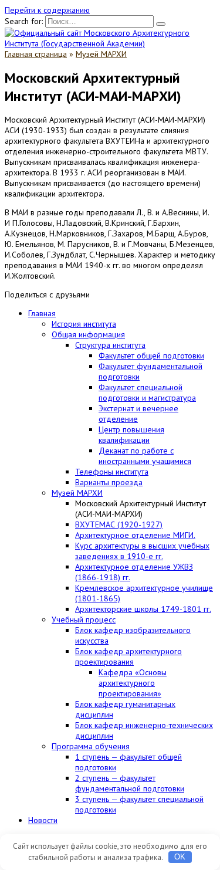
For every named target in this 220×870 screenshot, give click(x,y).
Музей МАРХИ (101, 54)
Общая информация (88, 334)
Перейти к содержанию (47, 10)
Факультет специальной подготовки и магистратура (147, 392)
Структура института (110, 345)
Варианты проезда (109, 482)
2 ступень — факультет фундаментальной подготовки (129, 783)
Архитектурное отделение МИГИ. (135, 535)
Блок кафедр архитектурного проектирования (128, 656)
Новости (42, 820)
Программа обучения (91, 746)
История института (84, 324)
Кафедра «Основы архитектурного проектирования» (133, 683)
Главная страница (36, 54)
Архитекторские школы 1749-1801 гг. (143, 609)
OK (179, 856)
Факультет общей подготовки (151, 355)
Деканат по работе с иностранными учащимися (145, 455)
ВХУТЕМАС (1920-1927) (119, 524)
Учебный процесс (84, 619)
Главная (42, 313)
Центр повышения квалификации (131, 434)
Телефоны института (111, 471)
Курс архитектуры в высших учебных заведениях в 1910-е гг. (142, 550)
